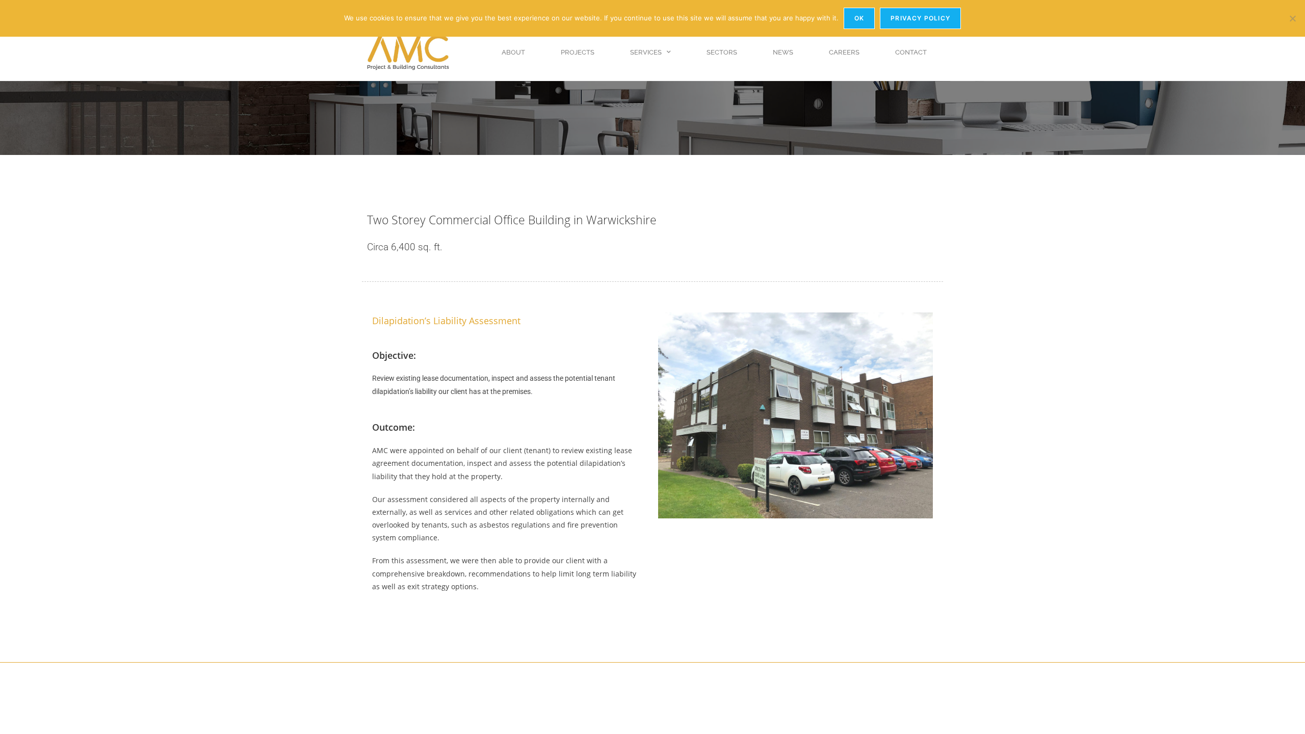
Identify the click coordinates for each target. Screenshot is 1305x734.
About (513, 52)
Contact (911, 52)
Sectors (722, 52)
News (783, 52)
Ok (859, 18)
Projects (577, 52)
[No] (1292, 18)
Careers (844, 52)
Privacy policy (920, 18)
